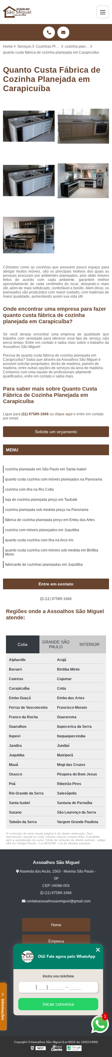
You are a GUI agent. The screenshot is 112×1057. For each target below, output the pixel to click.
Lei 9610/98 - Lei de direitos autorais (64, 843)
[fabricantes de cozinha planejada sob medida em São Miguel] (29, 235)
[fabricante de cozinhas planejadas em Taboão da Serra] (29, 180)
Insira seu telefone (58, 976)
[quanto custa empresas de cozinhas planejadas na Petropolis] (83, 126)
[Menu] (102, 12)
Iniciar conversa (58, 1004)
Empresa (56, 941)
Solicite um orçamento (56, 431)
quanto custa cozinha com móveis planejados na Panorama (53, 479)
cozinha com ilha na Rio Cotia (29, 489)
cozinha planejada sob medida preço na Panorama (46, 510)
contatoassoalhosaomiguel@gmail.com (57, 901)
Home (56, 925)
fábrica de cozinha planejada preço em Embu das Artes (50, 520)
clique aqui (64, 414)
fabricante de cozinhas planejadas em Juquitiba (44, 564)
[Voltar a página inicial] (17, 12)
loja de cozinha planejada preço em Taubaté (41, 500)
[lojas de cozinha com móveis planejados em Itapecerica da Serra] (83, 180)
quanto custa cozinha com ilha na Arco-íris (39, 540)
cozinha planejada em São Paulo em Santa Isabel (45, 469)
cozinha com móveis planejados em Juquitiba (42, 530)
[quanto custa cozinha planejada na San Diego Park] (29, 126)
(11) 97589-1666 (36, 414)
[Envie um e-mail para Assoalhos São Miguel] (63, 32)
